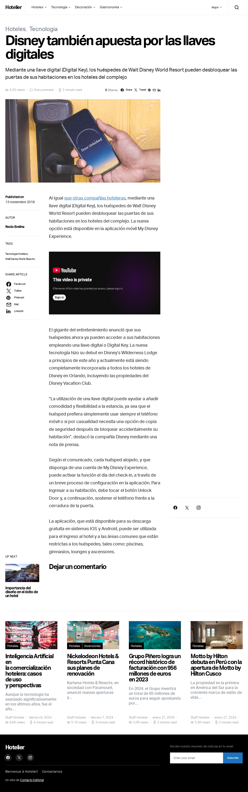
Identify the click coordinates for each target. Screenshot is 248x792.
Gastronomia (109, 7)
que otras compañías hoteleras (95, 197)
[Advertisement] (206, 452)
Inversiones (92, 646)
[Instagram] (198, 508)
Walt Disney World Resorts (20, 259)
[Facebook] (175, 508)
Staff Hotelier (14, 717)
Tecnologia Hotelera (16, 254)
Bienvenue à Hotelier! (21, 771)
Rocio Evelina (14, 226)
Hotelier (13, 7)
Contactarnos (52, 771)
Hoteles (37, 7)
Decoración (83, 7)
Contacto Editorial (32, 780)
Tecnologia (59, 7)
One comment (44, 90)
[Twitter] (187, 508)
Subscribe (233, 758)
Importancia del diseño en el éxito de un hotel (21, 591)
